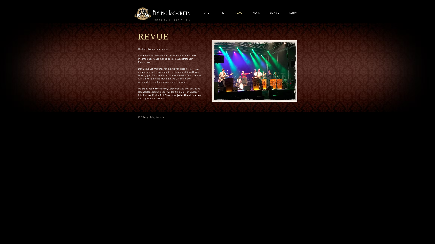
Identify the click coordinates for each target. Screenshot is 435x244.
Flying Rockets (171, 13)
